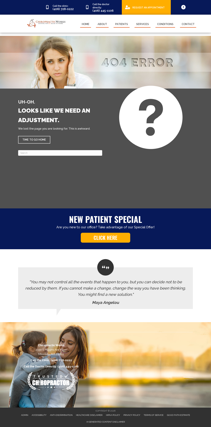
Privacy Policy (131, 415)
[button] (34, 140)
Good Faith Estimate (178, 415)
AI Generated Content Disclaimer (105, 422)
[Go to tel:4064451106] (102, 7)
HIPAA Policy (113, 415)
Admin (24, 415)
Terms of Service (154, 415)
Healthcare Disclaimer (89, 415)
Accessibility (39, 415)
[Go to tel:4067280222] (62, 7)
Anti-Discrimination (61, 415)
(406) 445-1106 (68, 366)
